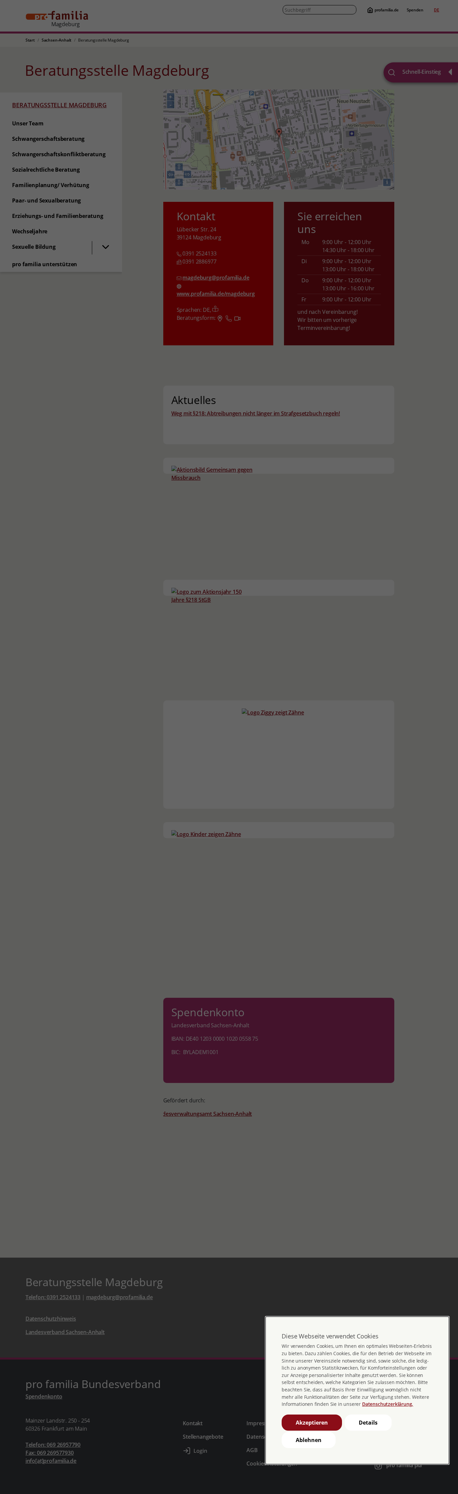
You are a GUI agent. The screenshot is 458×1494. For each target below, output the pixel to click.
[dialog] (357, 1390)
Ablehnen (309, 1440)
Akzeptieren (312, 1422)
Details (368, 1422)
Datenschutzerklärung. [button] (387, 1404)
